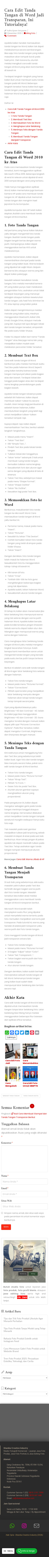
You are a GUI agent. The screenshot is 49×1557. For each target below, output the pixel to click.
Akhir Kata (13, 143)
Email (5, 1188)
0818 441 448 (35, 1495)
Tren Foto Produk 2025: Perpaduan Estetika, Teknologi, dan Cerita (21, 1360)
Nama (5, 1176)
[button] (8, 1551)
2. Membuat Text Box (21, 119)
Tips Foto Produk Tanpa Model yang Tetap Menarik (24, 1330)
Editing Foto (30, 33)
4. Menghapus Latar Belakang (25, 126)
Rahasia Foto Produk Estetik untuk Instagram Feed (21, 1340)
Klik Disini (22, 1297)
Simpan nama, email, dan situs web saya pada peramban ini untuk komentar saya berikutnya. (24, 1216)
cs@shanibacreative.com (23, 1498)
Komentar (7, 1143)
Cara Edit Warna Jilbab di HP (30, 859)
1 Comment (11, 36)
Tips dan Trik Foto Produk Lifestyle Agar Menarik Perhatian (23, 1320)
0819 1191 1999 (36, 1492)
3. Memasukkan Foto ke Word (25, 122)
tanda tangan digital (31, 1096)
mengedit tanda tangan (11, 1096)
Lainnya (11, 1037)
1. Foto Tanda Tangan (21, 115)
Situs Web (6, 1201)
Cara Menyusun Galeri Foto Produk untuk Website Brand (24, 1350)
